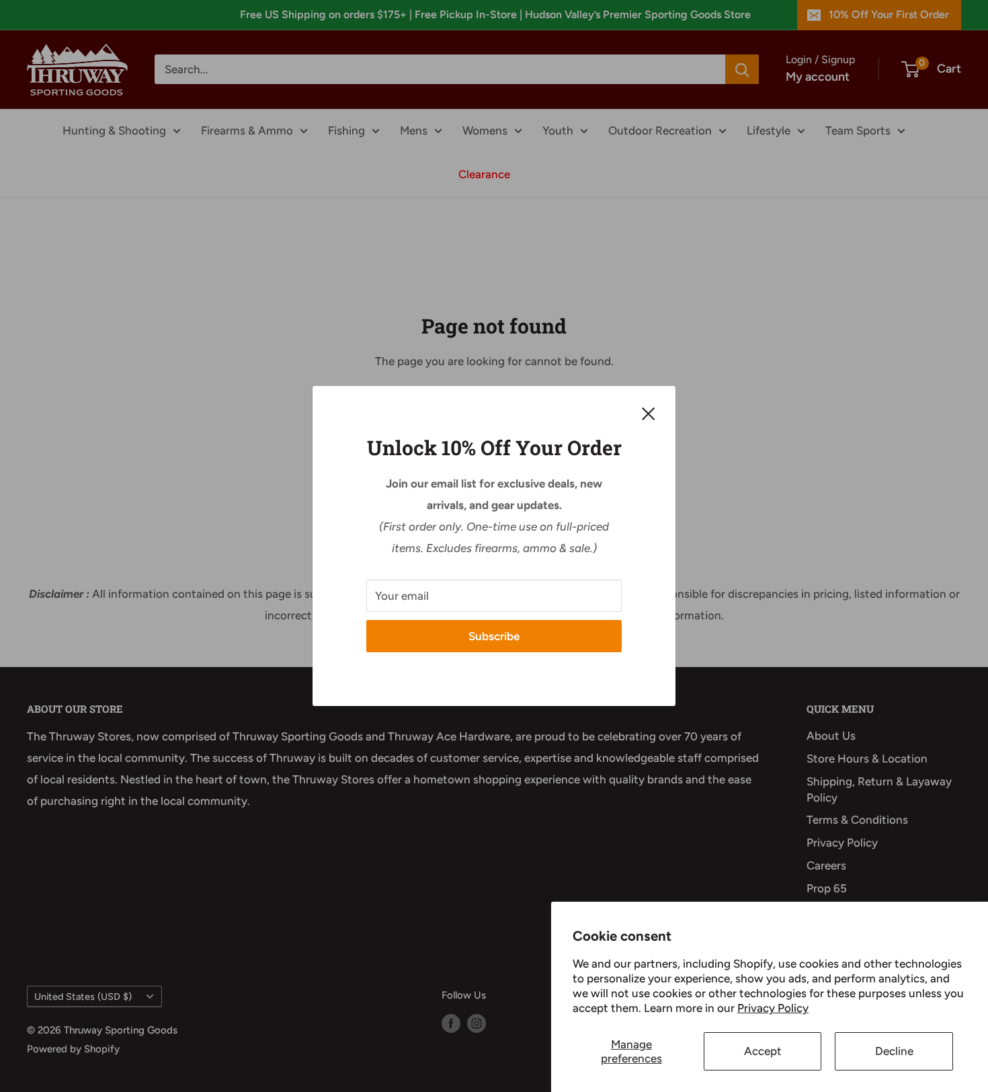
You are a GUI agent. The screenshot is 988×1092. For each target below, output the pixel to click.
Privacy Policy (773, 1008)
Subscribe (494, 636)
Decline (894, 1051)
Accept (763, 1051)
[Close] (648, 413)
